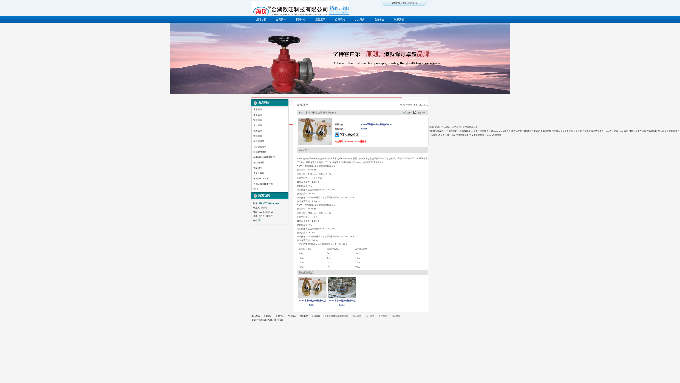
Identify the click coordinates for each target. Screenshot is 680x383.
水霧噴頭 (257, 109)
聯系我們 (399, 19)
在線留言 (379, 19)
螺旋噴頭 (257, 120)
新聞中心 (301, 19)
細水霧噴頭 (258, 141)
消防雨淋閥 (258, 162)
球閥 (255, 189)
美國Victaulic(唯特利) (263, 184)
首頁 (415, 105)
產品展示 (320, 19)
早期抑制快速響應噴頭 (264, 157)
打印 (409, 113)
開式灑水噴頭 (259, 152)
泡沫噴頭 (257, 125)
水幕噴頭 (257, 114)
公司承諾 (340, 19)
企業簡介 (281, 19)
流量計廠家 (258, 173)
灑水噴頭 (257, 136)
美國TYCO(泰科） (262, 178)
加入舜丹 (360, 19)
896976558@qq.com (269, 203)
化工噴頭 (257, 130)
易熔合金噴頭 (259, 146)
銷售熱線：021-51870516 (404, 3)
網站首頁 (261, 19)
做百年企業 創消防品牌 (340, 58)
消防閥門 (257, 168)
